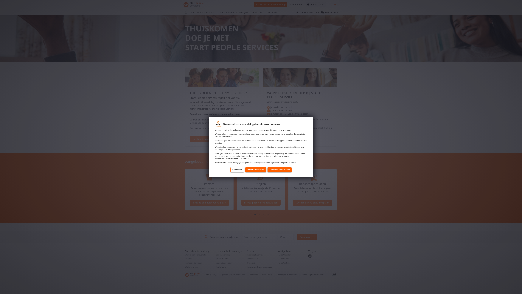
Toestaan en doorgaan (279, 170)
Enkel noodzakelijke (255, 170)
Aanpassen (237, 170)
